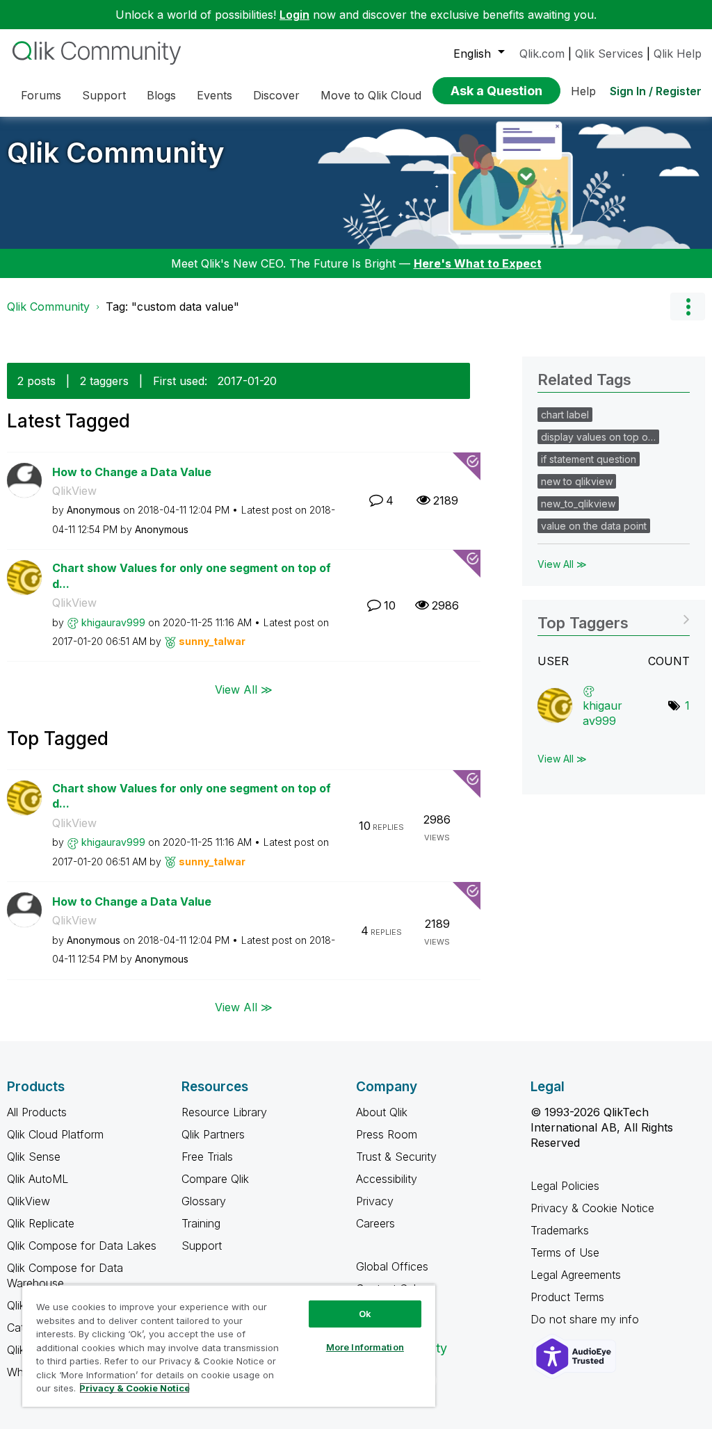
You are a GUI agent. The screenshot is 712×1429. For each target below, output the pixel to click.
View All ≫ (244, 689)
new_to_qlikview (578, 503)
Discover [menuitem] (276, 95)
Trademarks (560, 1230)
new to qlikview (577, 481)
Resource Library (224, 1112)
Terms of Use (565, 1252)
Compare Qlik (215, 1179)
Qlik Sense (33, 1156)
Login (294, 15)
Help (583, 91)
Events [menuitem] (214, 95)
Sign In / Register (656, 91)
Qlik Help (678, 53)
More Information (365, 1347)
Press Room (386, 1134)
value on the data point (594, 526)
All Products (37, 1112)
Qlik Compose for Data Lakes (81, 1245)
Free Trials (207, 1156)
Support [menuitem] (104, 95)
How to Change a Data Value (131, 472)
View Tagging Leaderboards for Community (613, 618)
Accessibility (386, 1179)
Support (201, 1245)
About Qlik (381, 1112)
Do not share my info (586, 1319)
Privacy (375, 1201)
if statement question (588, 459)
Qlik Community (116, 153)
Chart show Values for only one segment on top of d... (191, 576)
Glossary (203, 1201)
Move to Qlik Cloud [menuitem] (371, 95)
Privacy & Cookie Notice (592, 1208)
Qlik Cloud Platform (55, 1134)
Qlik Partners (213, 1134)
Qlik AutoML (37, 1179)
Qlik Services (609, 53)
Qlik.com (542, 53)
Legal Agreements (576, 1275)
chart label (565, 414)
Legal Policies (565, 1186)
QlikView (74, 491)
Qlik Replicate (40, 1223)
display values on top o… (598, 437)
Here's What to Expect (478, 263)
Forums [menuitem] (41, 95)
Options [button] (687, 306)
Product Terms (567, 1297)
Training (200, 1223)
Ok (365, 1313)
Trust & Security (396, 1156)
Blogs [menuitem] (161, 95)
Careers (375, 1223)
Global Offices (392, 1266)
